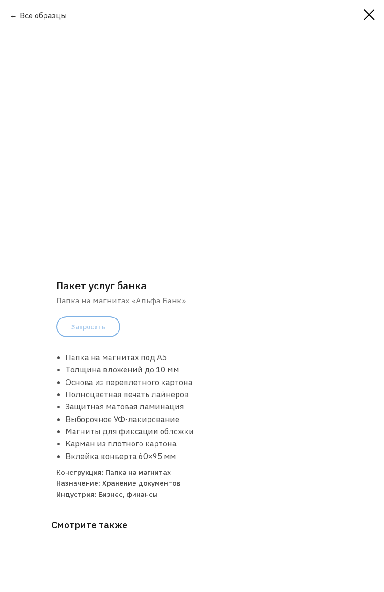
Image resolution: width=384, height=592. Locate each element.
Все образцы (43, 15)
